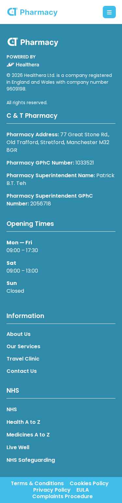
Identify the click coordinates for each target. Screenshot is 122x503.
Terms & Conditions (37, 483)
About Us (19, 334)
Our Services (23, 346)
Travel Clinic (23, 359)
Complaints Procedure (62, 496)
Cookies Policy (89, 483)
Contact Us (22, 371)
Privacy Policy (52, 490)
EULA (82, 490)
